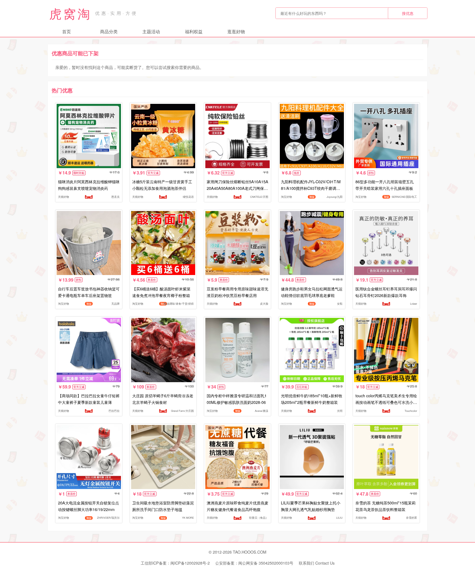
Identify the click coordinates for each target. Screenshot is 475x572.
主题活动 (151, 31)
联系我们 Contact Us (317, 563)
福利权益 (194, 31)
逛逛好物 (236, 31)
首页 (66, 31)
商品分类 (109, 31)
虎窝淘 (70, 13)
